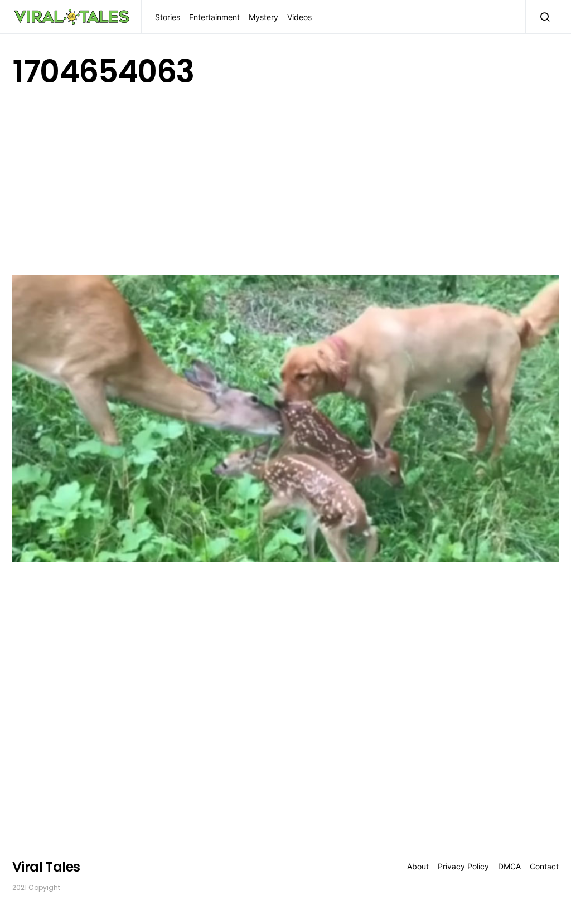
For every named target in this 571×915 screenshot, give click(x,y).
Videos (299, 17)
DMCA (509, 866)
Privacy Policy (463, 866)
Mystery (263, 17)
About (418, 866)
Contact (544, 866)
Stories (167, 17)
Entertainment (214, 17)
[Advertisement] (285, 179)
